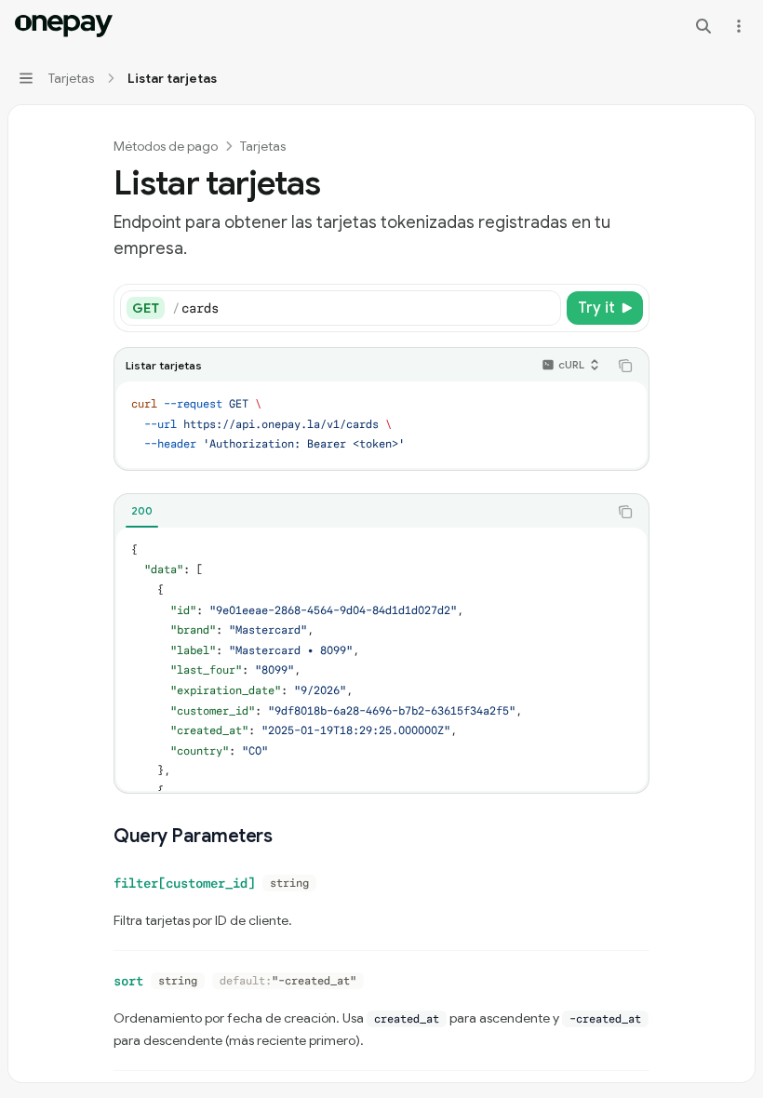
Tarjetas (263, 146)
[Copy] (543, 308)
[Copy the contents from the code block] (625, 366)
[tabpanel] (381, 659)
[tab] (142, 511)
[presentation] (381, 659)
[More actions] (739, 26)
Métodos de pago (166, 146)
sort (128, 980)
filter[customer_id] (184, 883)
